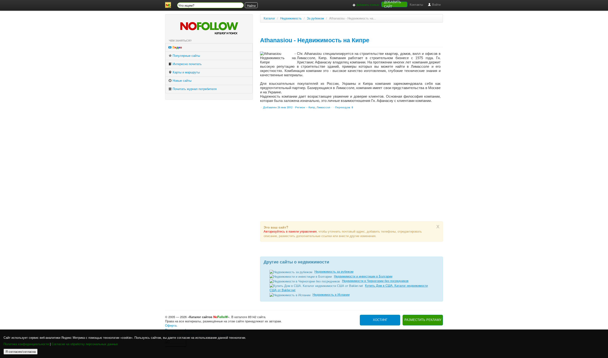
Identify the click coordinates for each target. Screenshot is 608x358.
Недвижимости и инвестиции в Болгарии (363, 276)
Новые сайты (181, 80)
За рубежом (315, 18)
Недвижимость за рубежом (333, 271)
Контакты (416, 4)
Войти (436, 4)
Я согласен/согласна (20, 351)
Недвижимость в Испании (331, 294)
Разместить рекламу (422, 320)
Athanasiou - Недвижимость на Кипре (314, 40)
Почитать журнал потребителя (194, 89)
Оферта (170, 325)
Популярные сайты (186, 55)
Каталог (269, 18)
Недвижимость (291, 18)
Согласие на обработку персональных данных (85, 344)
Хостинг (380, 320)
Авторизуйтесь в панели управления (290, 231)
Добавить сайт (392, 4)
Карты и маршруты (186, 72)
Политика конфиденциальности (26, 344)
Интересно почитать (187, 64)
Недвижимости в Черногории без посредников (375, 281)
